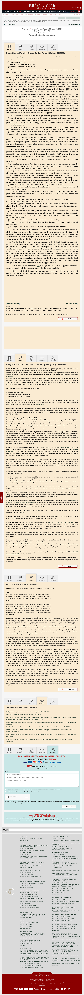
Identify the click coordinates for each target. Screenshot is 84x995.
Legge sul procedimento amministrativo (64, 856)
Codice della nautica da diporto (30, 896)
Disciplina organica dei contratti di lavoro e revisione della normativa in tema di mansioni (34, 951)
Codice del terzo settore (28, 905)
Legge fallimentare (58, 838)
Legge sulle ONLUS (57, 868)
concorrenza (40, 404)
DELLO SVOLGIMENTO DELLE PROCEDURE (53, 20)
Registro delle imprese (68, 447)
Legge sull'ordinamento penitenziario (64, 877)
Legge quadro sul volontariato (62, 865)
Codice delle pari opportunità (29, 892)
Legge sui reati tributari (59, 882)
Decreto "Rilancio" (26, 926)
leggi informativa (58, 789)
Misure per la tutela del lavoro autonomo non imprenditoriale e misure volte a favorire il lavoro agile (34, 958)
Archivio (61, 984)
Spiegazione (20, 49)
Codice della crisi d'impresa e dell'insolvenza (34, 910)
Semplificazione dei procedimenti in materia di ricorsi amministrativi (65, 859)
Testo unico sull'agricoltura (61, 916)
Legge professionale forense (61, 836)
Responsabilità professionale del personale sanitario (62, 849)
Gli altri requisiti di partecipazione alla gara (29, 21)
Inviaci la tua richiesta (17, 820)
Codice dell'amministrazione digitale (31, 901)
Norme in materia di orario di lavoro (31, 967)
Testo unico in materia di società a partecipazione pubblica (62, 921)
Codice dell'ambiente (26, 887)
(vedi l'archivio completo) (42, 768)
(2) (67, 90)
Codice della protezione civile (29, 907)
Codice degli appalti (26, 912)
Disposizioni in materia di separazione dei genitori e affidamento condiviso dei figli (33, 915)
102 (38, 266)
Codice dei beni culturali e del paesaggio (33, 879)
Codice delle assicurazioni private (31, 876)
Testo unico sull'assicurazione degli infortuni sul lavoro (63, 904)
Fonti (11, 20)
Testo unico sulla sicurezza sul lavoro (64, 914)
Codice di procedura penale (28, 860)
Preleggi (23, 843)
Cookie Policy (50, 984)
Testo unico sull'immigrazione (61, 897)
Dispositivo (9, 360)
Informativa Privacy (41, 984)
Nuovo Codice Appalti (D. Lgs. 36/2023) (22, 20)
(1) (68, 156)
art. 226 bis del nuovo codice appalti (61, 522)
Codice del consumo (26, 874)
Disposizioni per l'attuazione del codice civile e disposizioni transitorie (34, 846)
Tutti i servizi (76, 15)
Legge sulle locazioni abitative (61, 852)
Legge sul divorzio (26, 931)
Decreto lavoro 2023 (26, 920)
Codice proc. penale (41, 15)
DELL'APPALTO (37, 20)
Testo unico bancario (58, 892)
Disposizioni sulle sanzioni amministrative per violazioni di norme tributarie (65, 946)
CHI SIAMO (61, 18)
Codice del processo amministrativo (31, 883)
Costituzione (52, 15)
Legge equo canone (58, 854)
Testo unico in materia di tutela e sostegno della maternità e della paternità (65, 885)
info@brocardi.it (32, 984)
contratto (10, 376)
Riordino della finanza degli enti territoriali (66, 956)
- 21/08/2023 (28, 712)
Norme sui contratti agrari (60, 846)
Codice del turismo (26, 885)
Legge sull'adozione (26, 938)
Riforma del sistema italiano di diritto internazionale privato (64, 880)
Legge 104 (23, 946)
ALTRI (59, 15)
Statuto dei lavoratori (27, 948)
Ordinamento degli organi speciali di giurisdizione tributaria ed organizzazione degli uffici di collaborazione (65, 950)
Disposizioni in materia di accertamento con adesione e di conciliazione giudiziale (65, 943)
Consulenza (53, 49)
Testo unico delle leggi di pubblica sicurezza (66, 901)
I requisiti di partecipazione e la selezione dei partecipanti (66, 56)
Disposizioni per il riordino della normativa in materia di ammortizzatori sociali (34, 962)
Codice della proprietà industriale (31, 899)
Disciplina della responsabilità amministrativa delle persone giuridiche (64, 863)
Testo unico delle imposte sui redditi (63, 926)
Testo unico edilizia (58, 895)
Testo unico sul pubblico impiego (62, 888)
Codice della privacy (26, 872)
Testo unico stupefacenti (60, 899)
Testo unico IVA (57, 931)
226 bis (56, 149)
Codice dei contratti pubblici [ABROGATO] (32, 881)
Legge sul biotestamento (28, 943)
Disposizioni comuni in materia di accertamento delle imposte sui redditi (64, 934)
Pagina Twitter (65, 988)
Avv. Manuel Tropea (46, 980)
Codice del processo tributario (30, 870)
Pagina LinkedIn (69, 988)
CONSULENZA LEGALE (73, 18)
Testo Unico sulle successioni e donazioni (65, 924)
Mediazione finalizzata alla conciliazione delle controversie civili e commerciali (64, 874)
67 (64, 175)
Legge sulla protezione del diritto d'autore (65, 840)
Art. (11, 24)
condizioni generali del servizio (30, 789)
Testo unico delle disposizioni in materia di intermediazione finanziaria (65, 911)
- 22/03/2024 (38, 727)
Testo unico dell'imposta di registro (63, 928)
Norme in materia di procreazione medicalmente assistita (30, 941)
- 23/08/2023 (23, 714)
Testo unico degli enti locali (61, 890)
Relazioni (31, 49)
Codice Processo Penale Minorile (30, 865)
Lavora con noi (42, 985)
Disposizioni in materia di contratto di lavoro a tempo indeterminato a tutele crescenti (34, 954)
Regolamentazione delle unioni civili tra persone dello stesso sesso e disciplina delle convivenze (32, 934)
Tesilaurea (42, 49)
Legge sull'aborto (26, 917)
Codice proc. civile (17, 15)
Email (6, 771)
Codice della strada (26, 868)
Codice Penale (29, 15)
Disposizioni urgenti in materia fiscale (64, 940)
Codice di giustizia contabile (29, 894)
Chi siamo (56, 984)
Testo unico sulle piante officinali (63, 918)
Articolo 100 (43, 21)
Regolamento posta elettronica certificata (65, 958)
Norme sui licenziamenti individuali (31, 965)
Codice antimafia (25, 903)
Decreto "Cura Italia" (26, 929)
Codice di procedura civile (28, 848)
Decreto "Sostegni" (26, 924)
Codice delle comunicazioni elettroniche (33, 890)
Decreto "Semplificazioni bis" (29, 922)
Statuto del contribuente (60, 953)
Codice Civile (6, 15)
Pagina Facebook (62, 988)
